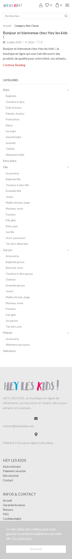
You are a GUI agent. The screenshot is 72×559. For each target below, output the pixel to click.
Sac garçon (12, 320)
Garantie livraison (14, 505)
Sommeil (10, 143)
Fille (5, 167)
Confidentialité (12, 518)
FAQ (6, 514)
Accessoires (12, 173)
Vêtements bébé (15, 154)
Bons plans (10, 160)
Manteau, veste (14, 208)
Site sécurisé (11, 475)
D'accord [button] (36, 549)
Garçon (7, 250)
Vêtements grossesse (18, 344)
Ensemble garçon (15, 285)
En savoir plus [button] (22, 538)
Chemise (10, 279)
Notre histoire (12, 466)
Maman (7, 332)
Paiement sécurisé (14, 471)
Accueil (7, 25)
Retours (8, 509)
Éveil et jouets (13, 107)
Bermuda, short (14, 267)
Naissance (9, 351)
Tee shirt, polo (14, 326)
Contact (8, 480)
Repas (9, 125)
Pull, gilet (11, 220)
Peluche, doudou (15, 113)
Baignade (11, 95)
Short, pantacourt (16, 238)
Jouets (9, 196)
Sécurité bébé (13, 137)
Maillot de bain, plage (18, 202)
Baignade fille (13, 179)
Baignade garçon (15, 262)
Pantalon (11, 214)
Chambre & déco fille (17, 185)
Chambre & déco (15, 101)
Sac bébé (11, 131)
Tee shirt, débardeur (17, 243)
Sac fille (10, 232)
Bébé (6, 90)
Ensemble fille (13, 190)
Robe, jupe (12, 226)
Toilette (10, 148)
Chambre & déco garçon (19, 273)
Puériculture (12, 119)
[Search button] (66, 16)
